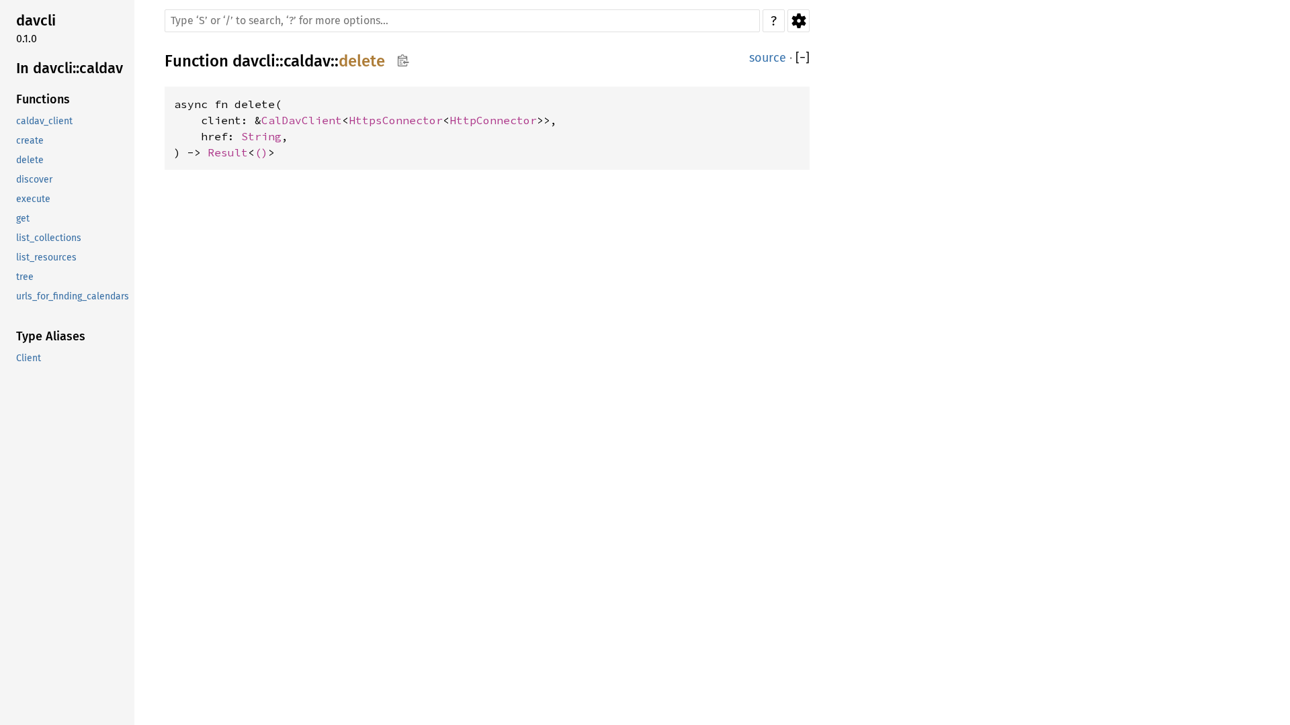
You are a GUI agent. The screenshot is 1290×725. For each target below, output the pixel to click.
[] (803, 58)
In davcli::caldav (69, 68)
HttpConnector (493, 120)
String (261, 136)
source (767, 57)
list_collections (48, 238)
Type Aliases (50, 336)
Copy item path (403, 60)
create (30, 140)
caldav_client (44, 121)
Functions (43, 99)
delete (30, 160)
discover (34, 179)
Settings (798, 20)
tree (25, 277)
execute (33, 199)
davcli (36, 20)
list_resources (46, 257)
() (261, 152)
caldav (307, 61)
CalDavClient (301, 120)
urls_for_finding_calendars (72, 296)
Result (228, 152)
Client (28, 358)
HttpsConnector (396, 120)
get (23, 218)
